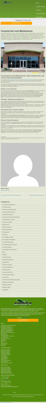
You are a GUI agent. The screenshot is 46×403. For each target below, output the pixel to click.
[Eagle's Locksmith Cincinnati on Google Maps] (30, 392)
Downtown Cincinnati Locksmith (7, 332)
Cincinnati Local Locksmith (6, 362)
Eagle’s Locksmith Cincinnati (12, 79)
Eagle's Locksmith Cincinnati (6, 308)
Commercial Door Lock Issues (9, 219)
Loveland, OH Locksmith (6, 368)
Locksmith (19, 37)
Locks (15, 37)
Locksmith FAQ (4, 343)
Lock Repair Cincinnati (39, 36)
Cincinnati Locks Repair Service (22, 33)
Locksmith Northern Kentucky (36, 38)
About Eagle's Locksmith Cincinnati (8, 325)
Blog (2, 342)
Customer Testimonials (5, 338)
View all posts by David (6, 190)
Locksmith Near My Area (25, 38)
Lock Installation (4, 357)
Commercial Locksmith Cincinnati (27, 137)
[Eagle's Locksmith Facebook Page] (17, 392)
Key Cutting (5, 234)
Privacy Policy (4, 344)
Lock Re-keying (4, 361)
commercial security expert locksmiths (29, 79)
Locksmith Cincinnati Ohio (35, 37)
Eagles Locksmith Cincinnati (37, 137)
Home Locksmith (6, 232)
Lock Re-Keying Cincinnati (15, 36)
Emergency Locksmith (25, 35)
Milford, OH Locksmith (5, 369)
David (14, 33)
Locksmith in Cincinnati (8, 38)
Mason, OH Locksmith (5, 367)
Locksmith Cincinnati (26, 37)
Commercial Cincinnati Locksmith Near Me (36, 34)
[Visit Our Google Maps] (8, 376)
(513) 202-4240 (5, 379)
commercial (22, 308)
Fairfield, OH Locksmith (6, 371)
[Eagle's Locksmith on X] (20, 392)
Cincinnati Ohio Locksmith (23, 34)
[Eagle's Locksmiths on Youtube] (25, 392)
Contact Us (3, 345)
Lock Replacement (5, 358)
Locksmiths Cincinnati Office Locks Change (14, 39)
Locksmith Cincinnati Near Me (7, 330)
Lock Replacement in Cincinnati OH (10, 249)
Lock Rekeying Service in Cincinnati (27, 36)
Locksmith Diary (6, 262)
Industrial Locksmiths (5, 353)
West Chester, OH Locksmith (7, 373)
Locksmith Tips (6, 277)
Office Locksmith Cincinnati (27, 39)
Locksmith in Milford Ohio (8, 267)
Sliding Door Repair (6, 287)
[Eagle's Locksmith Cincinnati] (23, 302)
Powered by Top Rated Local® (6, 402)
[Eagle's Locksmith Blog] (27, 392)
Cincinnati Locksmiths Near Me (12, 34)
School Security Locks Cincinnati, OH (37, 195)
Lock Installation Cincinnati (34, 35)
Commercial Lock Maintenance (16, 137)
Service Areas (3, 333)
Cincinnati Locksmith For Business (9, 209)
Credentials (3, 339)
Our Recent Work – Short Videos (7, 336)
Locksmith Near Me (17, 38)
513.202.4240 (26, 20)
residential (17, 308)
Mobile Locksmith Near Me (6, 331)
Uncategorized (5, 289)
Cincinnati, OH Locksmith (6, 326)
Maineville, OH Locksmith (6, 370)
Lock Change (3, 355)
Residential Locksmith (7, 284)
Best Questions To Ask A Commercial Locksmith (11, 195)
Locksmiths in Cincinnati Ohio (7, 327)
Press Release (4, 340)
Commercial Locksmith (5, 349)
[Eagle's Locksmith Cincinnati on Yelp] (32, 392)
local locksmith (11, 309)
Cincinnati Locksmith (32, 33)
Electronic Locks (6, 224)
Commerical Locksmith (16, 35)
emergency (28, 308)
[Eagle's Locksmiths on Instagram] (22, 392)
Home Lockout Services (6, 360)
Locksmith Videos (4, 334)
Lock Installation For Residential (9, 239)
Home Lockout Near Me (7, 229)
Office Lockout (4, 359)
